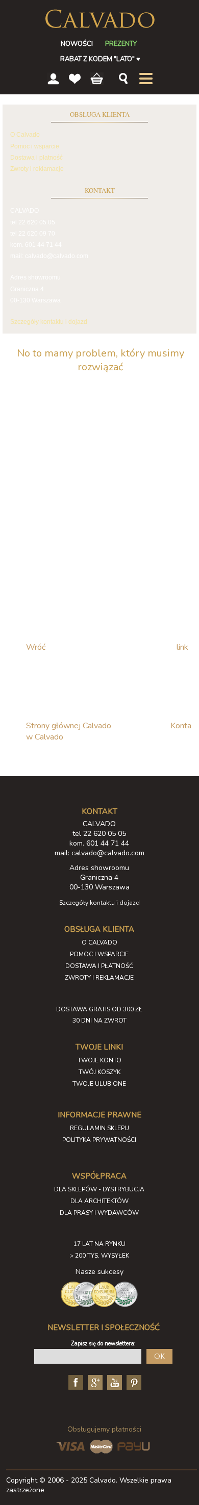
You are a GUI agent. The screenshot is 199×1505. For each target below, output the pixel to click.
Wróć (35, 647)
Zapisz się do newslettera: (103, 1343)
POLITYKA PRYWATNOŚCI (99, 1140)
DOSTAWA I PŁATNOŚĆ (99, 966)
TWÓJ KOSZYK (99, 1072)
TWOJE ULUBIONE (99, 1084)
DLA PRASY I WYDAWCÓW (99, 1213)
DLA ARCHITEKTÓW (99, 1201)
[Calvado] (99, 19)
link (182, 647)
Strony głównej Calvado (68, 725)
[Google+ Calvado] (94, 1382)
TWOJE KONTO (99, 1060)
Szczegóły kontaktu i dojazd (48, 321)
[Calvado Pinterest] (132, 1382)
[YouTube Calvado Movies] (113, 1382)
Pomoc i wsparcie (34, 146)
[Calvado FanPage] (74, 1382)
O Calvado (25, 134)
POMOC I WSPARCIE (99, 954)
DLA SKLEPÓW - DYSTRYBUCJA (99, 1189)
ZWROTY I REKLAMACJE (99, 978)
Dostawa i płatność (36, 157)
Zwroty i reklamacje (37, 168)
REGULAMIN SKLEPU (99, 1128)
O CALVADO (99, 942)
